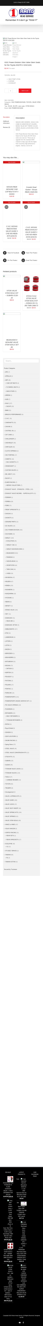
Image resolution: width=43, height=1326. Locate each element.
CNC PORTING (9, 455)
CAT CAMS (8, 434)
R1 (7, 857)
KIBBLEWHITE (9, 629)
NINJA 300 (9, 621)
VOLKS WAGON (10, 828)
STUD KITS (8, 756)
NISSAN (7, 665)
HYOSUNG (8, 598)
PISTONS (8, 680)
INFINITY (8, 606)
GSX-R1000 (8, 534)
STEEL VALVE (9, 748)
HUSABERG (8, 589)
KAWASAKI (8, 618)
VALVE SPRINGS (10, 816)
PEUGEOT (8, 676)
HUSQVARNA (9, 593)
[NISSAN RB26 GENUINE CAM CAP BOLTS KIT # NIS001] (11, 162)
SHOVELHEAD (10, 561)
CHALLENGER (9, 439)
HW (22, 1317)
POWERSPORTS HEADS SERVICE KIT (17, 701)
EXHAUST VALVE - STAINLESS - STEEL (17, 489)
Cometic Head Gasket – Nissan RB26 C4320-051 (31, 189)
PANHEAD (9, 557)
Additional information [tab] (6, 122)
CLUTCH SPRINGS (11, 451)
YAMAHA (8, 854)
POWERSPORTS (10, 697)
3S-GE (10, 106)
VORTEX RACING (10, 832)
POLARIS (8, 685)
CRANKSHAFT (9, 466)
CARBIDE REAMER (12, 780)
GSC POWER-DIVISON (18, 102)
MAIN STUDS (10, 391)
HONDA (7, 585)
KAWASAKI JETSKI (11, 625)
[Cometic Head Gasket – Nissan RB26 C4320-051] (31, 162)
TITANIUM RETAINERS (13, 720)
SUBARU (8, 760)
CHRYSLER (8, 447)
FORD (7, 505)
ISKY (6, 614)
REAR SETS (10, 835)
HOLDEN (7, 581)
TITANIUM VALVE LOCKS (13, 769)
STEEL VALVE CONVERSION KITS (15, 752)
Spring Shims (9, 744)
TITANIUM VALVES (11, 773)
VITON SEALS (30, 106)
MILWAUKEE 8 (10, 553)
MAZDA (7, 649)
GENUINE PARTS (10, 521)
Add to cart (25, 91)
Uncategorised (9, 792)
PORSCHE (8, 693)
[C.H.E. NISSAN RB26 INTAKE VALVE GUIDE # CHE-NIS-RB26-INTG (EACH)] (11, 202)
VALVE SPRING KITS (11, 812)
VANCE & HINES (10, 824)
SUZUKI (7, 765)
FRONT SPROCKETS (11, 509)
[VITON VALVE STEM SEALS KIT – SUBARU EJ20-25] (11, 276)
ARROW (7, 395)
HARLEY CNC (10, 545)
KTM (6, 633)
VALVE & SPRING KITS (12, 796)
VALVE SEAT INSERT (11, 808)
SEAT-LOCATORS (10, 736)
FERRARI (8, 497)
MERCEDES (9, 653)
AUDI (6, 399)
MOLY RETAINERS (12, 716)
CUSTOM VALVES (10, 470)
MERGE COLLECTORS (13, 485)
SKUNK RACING (10, 740)
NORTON (8, 672)
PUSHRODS (8, 709)
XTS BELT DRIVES (11, 850)
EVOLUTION (10, 541)
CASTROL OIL (9, 430)
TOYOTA (29, 102)
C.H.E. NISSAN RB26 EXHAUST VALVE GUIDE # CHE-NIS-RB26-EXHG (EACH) (31, 232)
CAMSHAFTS (9, 422)
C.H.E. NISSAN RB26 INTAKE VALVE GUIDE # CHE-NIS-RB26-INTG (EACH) (12, 231)
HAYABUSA (8, 577)
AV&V (7, 403)
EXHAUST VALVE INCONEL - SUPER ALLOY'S (19, 493)
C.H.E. (7, 418)
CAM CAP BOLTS (11, 383)
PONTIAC (8, 689)
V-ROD (8, 573)
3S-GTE (15, 106)
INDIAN (7, 602)
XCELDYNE (8, 843)
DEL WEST (8, 474)
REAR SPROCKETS (12, 839)
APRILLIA (8, 376)
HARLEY (7, 538)
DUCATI (8, 406)
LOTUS (7, 645)
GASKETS (8, 517)
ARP (6, 380)
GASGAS (8, 513)
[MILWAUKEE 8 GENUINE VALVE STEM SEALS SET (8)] (11, 313)
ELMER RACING (10, 482)
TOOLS (7, 777)
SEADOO (8, 732)
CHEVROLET (9, 443)
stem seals (21, 106)
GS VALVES (8, 526)
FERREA (7, 501)
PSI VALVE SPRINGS (11, 705)
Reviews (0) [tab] (6, 127)
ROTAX (7, 724)
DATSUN (9, 668)
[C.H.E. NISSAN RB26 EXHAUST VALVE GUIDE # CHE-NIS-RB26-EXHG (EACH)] (31, 202)
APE (6, 372)
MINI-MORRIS (9, 657)
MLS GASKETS (11, 462)
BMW (6, 410)
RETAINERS (9, 713)
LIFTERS (8, 641)
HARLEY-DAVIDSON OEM (14, 549)
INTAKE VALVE (9, 610)
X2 (7, 846)
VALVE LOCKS (9, 804)
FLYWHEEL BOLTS (12, 387)
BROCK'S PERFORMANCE (13, 414)
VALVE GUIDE (9, 800)
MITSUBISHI (9, 661)
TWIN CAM (9, 569)
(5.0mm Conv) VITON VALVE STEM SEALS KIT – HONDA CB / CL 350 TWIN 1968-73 (31, 300)
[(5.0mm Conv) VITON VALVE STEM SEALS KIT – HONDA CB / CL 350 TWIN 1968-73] (31, 276)
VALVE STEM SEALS (11, 820)
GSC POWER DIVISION (16, 108)
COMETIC (8, 459)
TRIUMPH (8, 788)
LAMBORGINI (9, 637)
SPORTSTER (10, 565)
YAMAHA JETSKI (10, 862)
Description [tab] (6, 117)
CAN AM (7, 426)
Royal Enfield (9, 728)
